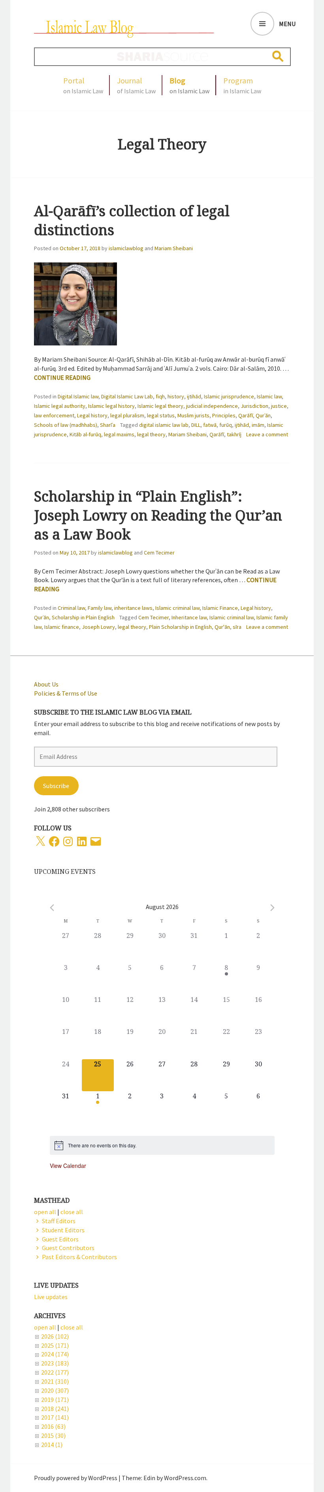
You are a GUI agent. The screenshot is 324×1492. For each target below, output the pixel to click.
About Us (46, 684)
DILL (195, 424)
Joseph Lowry (98, 626)
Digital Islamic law (78, 396)
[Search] (278, 56)
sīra (237, 626)
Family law (99, 607)
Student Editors (63, 1230)
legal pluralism (127, 415)
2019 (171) (55, 1399)
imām (258, 424)
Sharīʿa (107, 424)
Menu (287, 24)
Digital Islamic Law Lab (127, 396)
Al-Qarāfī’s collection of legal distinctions (132, 220)
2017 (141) (55, 1417)
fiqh (160, 396)
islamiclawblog (126, 248)
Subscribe (56, 786)
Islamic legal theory (160, 405)
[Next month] (272, 907)
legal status (161, 415)
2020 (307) (55, 1390)
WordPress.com (185, 1478)
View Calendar (68, 1165)
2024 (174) (55, 1354)
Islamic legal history (111, 405)
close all (71, 1327)
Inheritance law (189, 617)
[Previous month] (52, 907)
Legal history (92, 415)
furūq (225, 424)
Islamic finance (61, 626)
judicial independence (212, 405)
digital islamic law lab (163, 424)
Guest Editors (60, 1239)
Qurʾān (263, 415)
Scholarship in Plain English (83, 617)
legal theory (151, 434)
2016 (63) (53, 1426)
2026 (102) (55, 1336)
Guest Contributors (68, 1248)
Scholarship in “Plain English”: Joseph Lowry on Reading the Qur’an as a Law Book (158, 515)
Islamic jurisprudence (229, 396)
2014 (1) (51, 1445)
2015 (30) (53, 1435)
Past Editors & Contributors (79, 1257)
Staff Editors (58, 1221)
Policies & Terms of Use (65, 693)
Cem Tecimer (159, 552)
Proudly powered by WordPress (75, 1478)
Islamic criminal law (177, 607)
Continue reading (62, 377)
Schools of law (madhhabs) (65, 424)
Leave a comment (267, 434)
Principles (223, 415)
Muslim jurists (193, 415)
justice (279, 405)
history (176, 396)
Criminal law (71, 607)
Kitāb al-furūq (85, 434)
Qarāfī (245, 415)
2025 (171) (55, 1345)
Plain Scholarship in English (180, 626)
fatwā (210, 424)
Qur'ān (222, 626)
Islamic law (269, 396)
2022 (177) (55, 1372)
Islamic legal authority (59, 405)
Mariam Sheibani (173, 248)
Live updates (51, 1297)
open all (45, 1327)
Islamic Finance (220, 607)
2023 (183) (55, 1363)
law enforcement (54, 415)
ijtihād (194, 396)
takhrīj (234, 434)
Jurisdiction (254, 405)
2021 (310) (55, 1381)
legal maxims (119, 434)
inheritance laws (133, 607)
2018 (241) (55, 1409)
